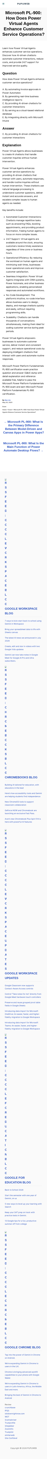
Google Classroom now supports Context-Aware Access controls (19, 987)
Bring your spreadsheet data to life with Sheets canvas (22, 631)
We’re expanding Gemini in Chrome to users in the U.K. (21, 1365)
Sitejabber (9, 1426)
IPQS (7, 1411)
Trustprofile (10, 1423)
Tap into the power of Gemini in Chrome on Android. (22, 1356)
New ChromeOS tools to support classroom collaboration (19, 803)
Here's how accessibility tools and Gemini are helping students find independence (23, 795)
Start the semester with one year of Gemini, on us (20, 1197)
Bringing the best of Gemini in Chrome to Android (23, 1396)
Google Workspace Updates (21, 976)
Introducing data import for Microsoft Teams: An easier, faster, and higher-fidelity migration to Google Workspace (22, 1025)
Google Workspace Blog (21, 611)
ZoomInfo (9, 1429)
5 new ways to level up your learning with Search (23, 1205)
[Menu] (3, 4)
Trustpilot (9, 1432)
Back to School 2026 (14, 1190)
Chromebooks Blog (21, 777)
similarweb (10, 1435)
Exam (4, 406)
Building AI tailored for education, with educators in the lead (22, 786)
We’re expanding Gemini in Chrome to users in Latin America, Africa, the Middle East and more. (23, 1386)
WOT (7, 1417)
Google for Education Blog (18, 1180)
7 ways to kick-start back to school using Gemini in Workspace (23, 622)
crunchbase (10, 1407)
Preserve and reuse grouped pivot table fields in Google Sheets (22, 1004)
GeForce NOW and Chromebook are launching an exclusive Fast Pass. (21, 812)
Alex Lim (8, 400)
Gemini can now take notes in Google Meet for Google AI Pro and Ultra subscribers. (21, 658)
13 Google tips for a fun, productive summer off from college (20, 1222)
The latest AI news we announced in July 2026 (23, 639)
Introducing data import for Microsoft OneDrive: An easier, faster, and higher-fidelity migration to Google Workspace (22, 1014)
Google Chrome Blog (23, 1347)
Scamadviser (11, 1420)
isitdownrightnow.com (15, 1414)
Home (4, 410)
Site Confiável (11, 1438)
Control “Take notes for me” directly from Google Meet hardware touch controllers (23, 995)
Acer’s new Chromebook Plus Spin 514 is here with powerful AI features (23, 820)
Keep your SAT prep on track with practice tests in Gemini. (20, 1214)
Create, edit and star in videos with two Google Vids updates (22, 648)
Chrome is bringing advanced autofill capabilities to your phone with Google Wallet (22, 1375)
